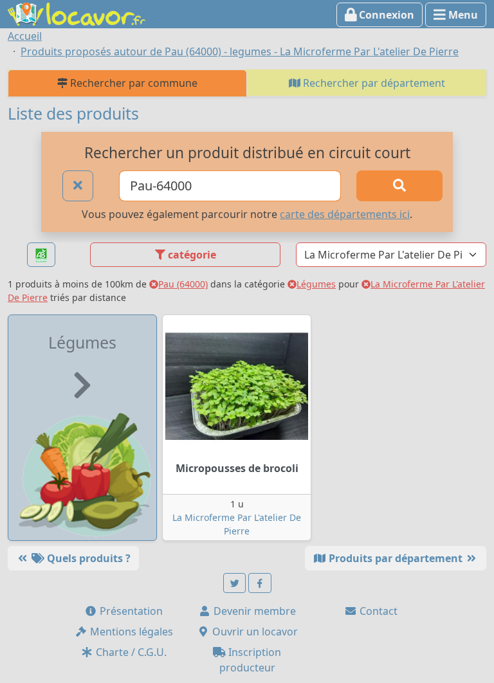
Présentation (130, 611)
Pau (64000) (183, 284)
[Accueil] (76, 13)
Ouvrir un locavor (254, 631)
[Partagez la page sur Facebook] (259, 583)
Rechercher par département (372, 83)
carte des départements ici (345, 214)
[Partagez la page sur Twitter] (234, 583)
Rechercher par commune (132, 83)
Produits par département (395, 558)
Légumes (316, 284)
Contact (377, 611)
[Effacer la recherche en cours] (77, 185)
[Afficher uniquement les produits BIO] (41, 255)
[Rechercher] (399, 185)
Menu (462, 15)
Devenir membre (253, 611)
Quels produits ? (87, 558)
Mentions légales (130, 631)
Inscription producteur (250, 660)
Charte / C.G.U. (130, 652)
